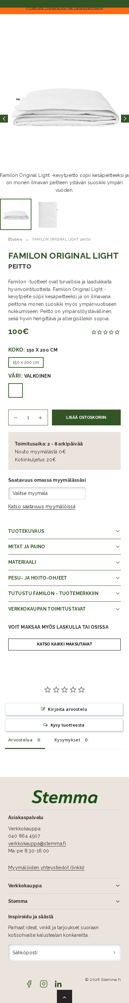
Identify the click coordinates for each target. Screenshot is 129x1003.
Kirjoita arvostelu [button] (67, 709)
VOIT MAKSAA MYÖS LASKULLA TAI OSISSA (58, 627)
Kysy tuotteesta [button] (68, 725)
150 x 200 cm (26, 362)
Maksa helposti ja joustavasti (64, 7)
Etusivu (15, 239)
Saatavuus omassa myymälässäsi (47, 480)
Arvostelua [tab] (20, 740)
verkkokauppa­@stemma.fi (37, 843)
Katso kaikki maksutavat (64, 644)
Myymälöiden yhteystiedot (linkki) (46, 867)
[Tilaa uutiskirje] (114, 952)
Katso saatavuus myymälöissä (41, 506)
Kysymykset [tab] (67, 740)
